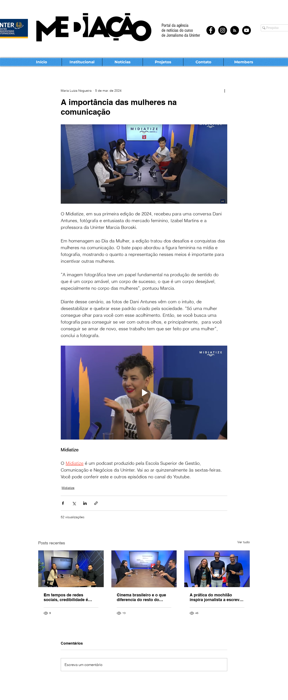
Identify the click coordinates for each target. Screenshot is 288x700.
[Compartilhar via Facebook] (63, 503)
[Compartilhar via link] (96, 503)
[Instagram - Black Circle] (222, 30)
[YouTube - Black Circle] (246, 30)
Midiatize (68, 488)
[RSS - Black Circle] (234, 30)
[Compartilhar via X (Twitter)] (74, 503)
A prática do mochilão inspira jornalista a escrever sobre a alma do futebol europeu (216, 597)
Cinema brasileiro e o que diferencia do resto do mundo (141, 597)
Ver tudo (243, 542)
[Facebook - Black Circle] (210, 30)
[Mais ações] (224, 90)
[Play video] (144, 392)
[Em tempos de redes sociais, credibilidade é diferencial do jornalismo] (71, 568)
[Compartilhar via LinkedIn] (85, 503)
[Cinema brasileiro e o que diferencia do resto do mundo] (144, 568)
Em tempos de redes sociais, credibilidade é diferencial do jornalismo (68, 597)
